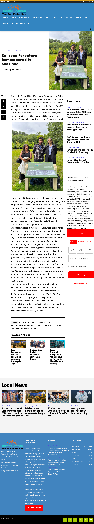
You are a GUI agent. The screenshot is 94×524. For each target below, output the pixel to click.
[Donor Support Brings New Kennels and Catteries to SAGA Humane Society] (57, 344)
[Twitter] (89, 1)
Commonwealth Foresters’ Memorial (26, 325)
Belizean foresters (27, 322)
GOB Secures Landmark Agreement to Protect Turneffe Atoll (78, 139)
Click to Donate (34, 508)
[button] (89, 28)
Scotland (15, 328)
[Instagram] (80, 1)
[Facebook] (76, 1)
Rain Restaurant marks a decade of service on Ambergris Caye (16, 357)
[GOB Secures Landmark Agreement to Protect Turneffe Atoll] (58, 396)
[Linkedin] (83, 1)
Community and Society (11, 51)
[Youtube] (92, 1)
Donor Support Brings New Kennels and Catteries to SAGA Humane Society (56, 357)
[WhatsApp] (3, 117)
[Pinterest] (86, 1)
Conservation (72, 135)
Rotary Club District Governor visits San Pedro (36, 354)
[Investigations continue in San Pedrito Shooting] (82, 396)
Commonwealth (43, 322)
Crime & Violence (73, 147)
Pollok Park (58, 325)
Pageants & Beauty (74, 107)
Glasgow (47, 325)
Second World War (28, 328)
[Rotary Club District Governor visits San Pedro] (37, 344)
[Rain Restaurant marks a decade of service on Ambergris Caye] (18, 344)
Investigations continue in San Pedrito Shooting (79, 411)
